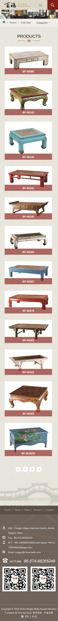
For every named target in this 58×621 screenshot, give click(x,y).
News (27, 510)
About (17, 510)
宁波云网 (48, 612)
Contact (49, 510)
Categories (42, 22)
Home (8, 510)
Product (38, 510)
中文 (34, 616)
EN (27, 616)
